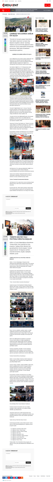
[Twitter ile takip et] (6, 478)
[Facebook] (5, 39)
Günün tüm (47, 10)
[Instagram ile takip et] (14, 478)
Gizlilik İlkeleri (43, 476)
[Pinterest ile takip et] (19, 478)
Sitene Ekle (48, 476)
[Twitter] (5, 41)
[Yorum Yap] (5, 51)
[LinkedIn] (5, 43)
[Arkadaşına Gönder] (5, 47)
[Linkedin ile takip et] (11, 478)
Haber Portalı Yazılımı (7, 480)
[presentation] (6, 10)
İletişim (38, 476)
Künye (35, 476)
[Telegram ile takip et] (16, 478)
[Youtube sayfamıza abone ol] (9, 478)
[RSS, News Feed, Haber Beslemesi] (22, 478)
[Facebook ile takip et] (3, 478)
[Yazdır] (5, 49)
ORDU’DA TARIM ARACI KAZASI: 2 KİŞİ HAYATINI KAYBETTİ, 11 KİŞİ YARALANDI (27, 10)
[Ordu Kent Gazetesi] (10, 5)
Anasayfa (30, 476)
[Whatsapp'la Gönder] (5, 45)
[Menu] (46, 5)
